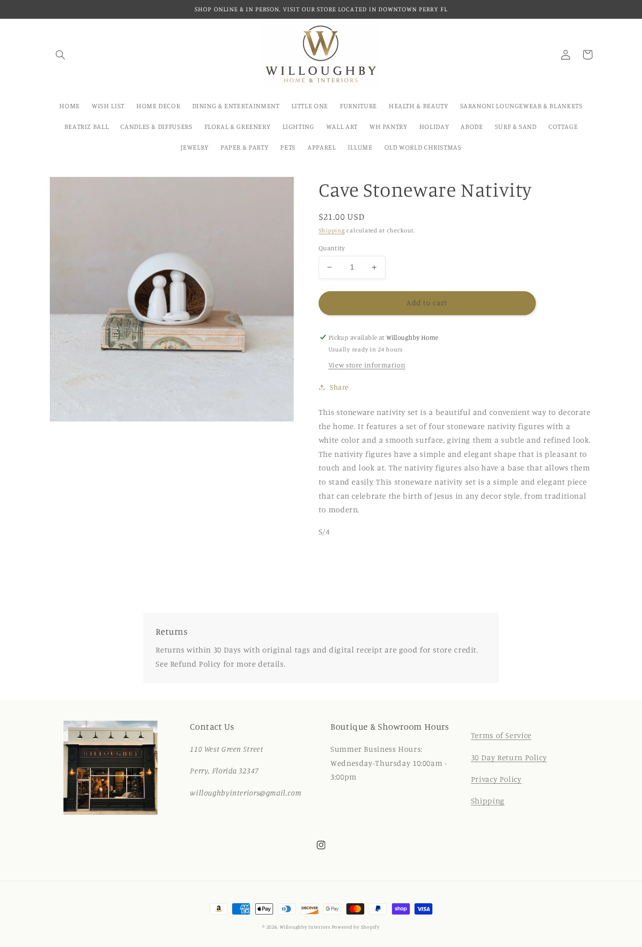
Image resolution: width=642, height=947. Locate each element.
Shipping (332, 230)
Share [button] (339, 387)
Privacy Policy (496, 779)
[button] (60, 54)
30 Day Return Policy (509, 757)
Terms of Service (501, 735)
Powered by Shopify (356, 927)
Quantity (331, 248)
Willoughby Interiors (305, 927)
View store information (367, 365)
